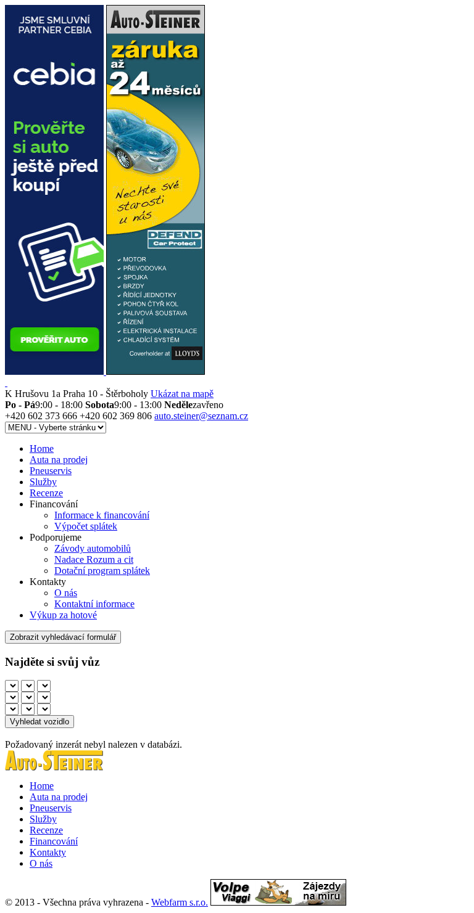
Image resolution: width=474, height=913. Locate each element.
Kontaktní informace (94, 604)
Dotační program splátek (102, 570)
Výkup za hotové (63, 615)
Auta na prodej (59, 459)
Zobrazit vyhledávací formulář (63, 637)
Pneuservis (51, 470)
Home (42, 448)
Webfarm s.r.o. (179, 902)
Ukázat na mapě (182, 393)
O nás (65, 593)
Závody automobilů (92, 548)
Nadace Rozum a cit (93, 559)
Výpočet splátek (85, 526)
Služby (43, 482)
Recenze (46, 493)
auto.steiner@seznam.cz (201, 416)
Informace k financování (101, 515)
